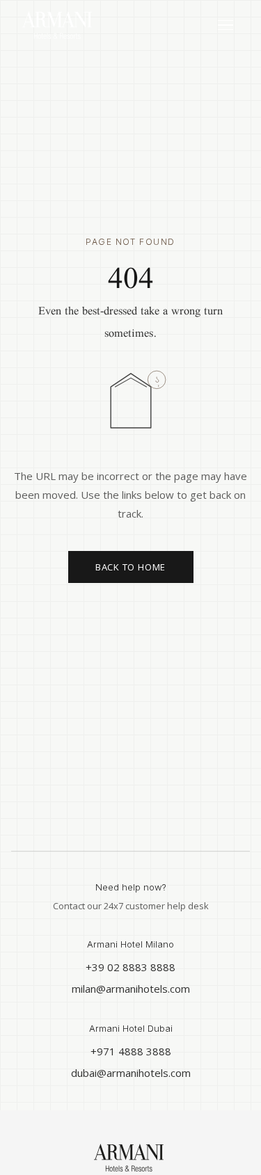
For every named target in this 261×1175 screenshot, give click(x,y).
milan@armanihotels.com (131, 989)
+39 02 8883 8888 (130, 967)
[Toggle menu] (225, 25)
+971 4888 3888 (130, 1051)
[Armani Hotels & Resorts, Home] (91, 25)
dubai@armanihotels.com (131, 1073)
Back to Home (130, 567)
